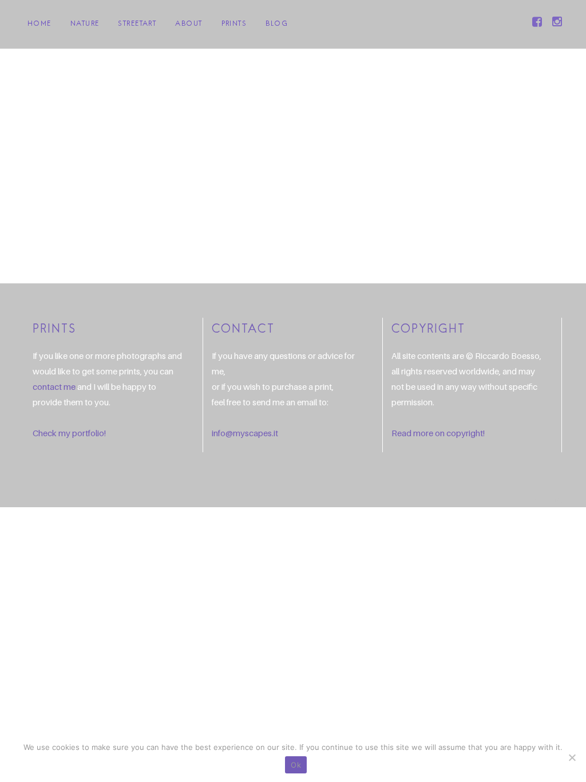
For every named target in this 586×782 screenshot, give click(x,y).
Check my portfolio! (69, 433)
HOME (39, 24)
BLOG (277, 24)
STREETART (137, 24)
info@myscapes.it (245, 433)
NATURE (85, 24)
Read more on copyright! (438, 433)
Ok (296, 764)
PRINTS (234, 24)
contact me (54, 386)
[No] (571, 757)
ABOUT (188, 24)
